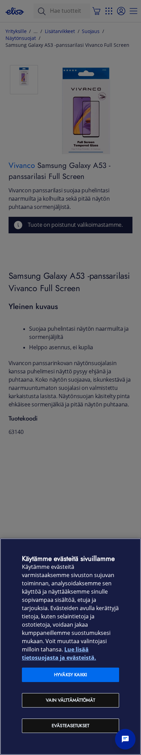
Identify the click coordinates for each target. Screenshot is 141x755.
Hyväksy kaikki (70, 674)
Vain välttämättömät (70, 700)
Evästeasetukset (70, 725)
